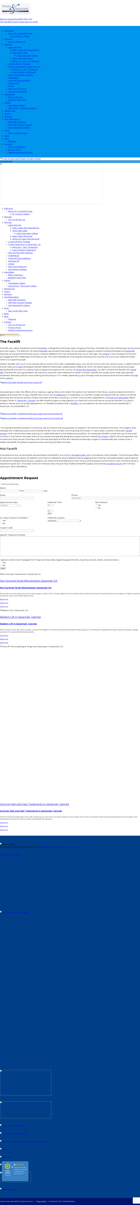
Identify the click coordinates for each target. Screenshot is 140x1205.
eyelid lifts (130, 351)
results (106, 354)
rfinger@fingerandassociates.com (53, 847)
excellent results (114, 464)
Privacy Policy (41, 1201)
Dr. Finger (18, 367)
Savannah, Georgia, (26, 400)
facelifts (43, 351)
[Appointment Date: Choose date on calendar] (20, 505)
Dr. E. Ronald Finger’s (76, 455)
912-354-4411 (75, 847)
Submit (3, 568)
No (99, 508)
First (21, 491)
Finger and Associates (118, 398)
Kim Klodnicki (7, 1171)
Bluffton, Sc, (76, 403)
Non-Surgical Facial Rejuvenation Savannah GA (28, 580)
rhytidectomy (60, 395)
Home (3, 161)
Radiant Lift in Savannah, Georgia (20, 616)
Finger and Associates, (86, 370)
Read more (4, 599)
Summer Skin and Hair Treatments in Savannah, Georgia (34, 804)
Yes (99, 505)
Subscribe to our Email (11, 854)
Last (45, 491)
